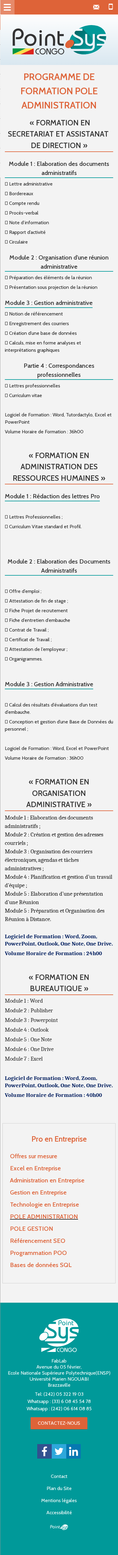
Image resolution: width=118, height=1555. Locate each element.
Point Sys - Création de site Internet (59, 1527)
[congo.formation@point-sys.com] (96, 7)
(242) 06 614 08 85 (71, 1408)
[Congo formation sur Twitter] (59, 1451)
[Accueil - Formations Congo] (59, 39)
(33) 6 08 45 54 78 (71, 1401)
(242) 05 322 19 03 (64, 1394)
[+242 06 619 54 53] (110, 7)
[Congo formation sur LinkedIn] (73, 1451)
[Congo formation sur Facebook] (44, 1451)
